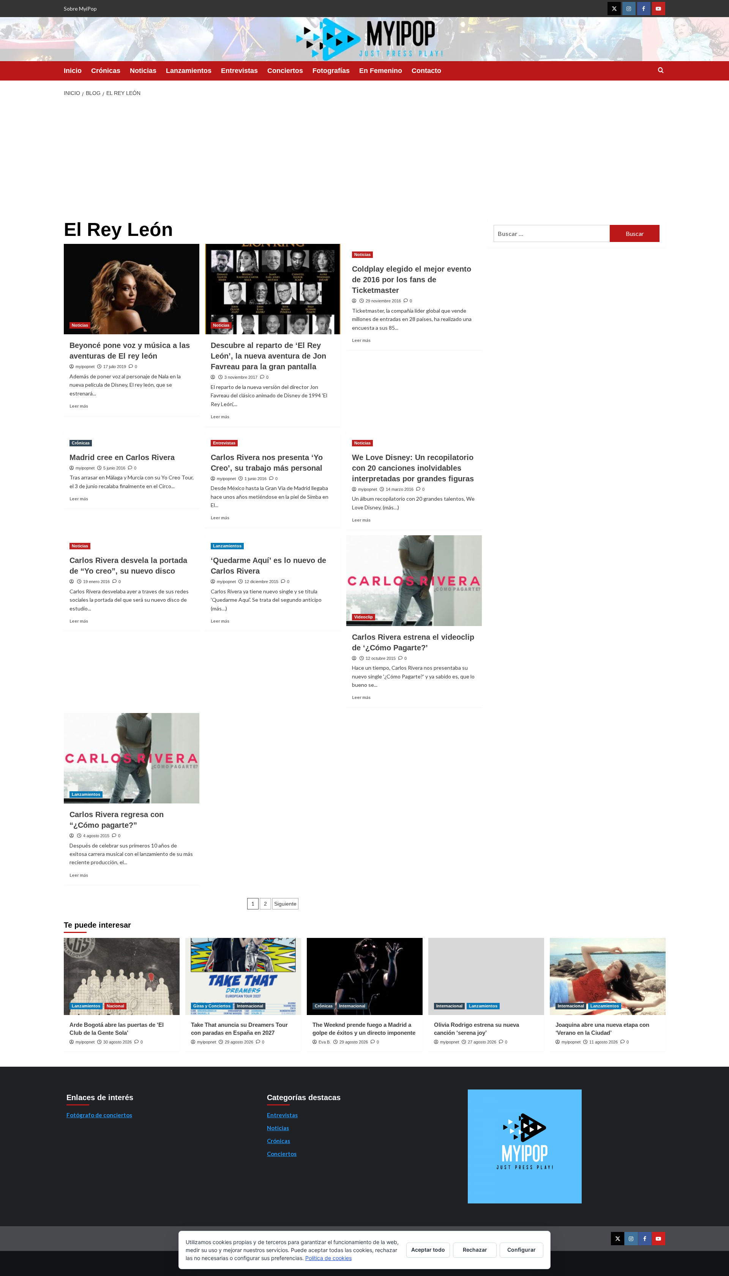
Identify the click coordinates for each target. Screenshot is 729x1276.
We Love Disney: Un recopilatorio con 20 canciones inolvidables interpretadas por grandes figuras (413, 468)
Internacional (250, 1006)
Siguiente (285, 904)
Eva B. (325, 1042)
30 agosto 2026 (117, 1042)
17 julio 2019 (114, 366)
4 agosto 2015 (96, 835)
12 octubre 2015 (381, 658)
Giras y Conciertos (211, 1006)
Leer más (78, 406)
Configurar (521, 1249)
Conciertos (285, 70)
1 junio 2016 (256, 478)
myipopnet (85, 366)
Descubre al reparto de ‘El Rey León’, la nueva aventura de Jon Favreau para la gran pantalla (268, 356)
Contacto (426, 70)
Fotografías (331, 70)
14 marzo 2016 (399, 489)
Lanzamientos (188, 70)
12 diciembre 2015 (261, 581)
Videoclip (363, 617)
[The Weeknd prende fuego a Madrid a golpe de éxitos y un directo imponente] (365, 976)
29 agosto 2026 (239, 1042)
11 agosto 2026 (603, 1042)
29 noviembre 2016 (383, 301)
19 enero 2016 (96, 581)
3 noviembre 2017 (240, 377)
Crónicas (105, 70)
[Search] (661, 70)
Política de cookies (328, 1258)
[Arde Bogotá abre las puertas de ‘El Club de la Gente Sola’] (122, 976)
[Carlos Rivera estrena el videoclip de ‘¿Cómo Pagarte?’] (414, 580)
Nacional (115, 1006)
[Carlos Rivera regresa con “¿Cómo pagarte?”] (131, 758)
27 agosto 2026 (482, 1042)
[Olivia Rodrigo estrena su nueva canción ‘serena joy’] (486, 976)
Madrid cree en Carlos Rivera (122, 457)
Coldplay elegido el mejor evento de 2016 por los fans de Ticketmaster (411, 279)
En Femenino (380, 70)
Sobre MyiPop (80, 8)
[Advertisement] (364, 158)
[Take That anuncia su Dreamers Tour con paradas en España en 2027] (243, 976)
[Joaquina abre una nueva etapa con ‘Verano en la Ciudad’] (608, 976)
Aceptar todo (428, 1249)
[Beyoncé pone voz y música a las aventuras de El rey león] (131, 289)
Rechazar (475, 1249)
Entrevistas (239, 70)
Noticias (143, 70)
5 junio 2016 (114, 468)
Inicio (73, 70)
